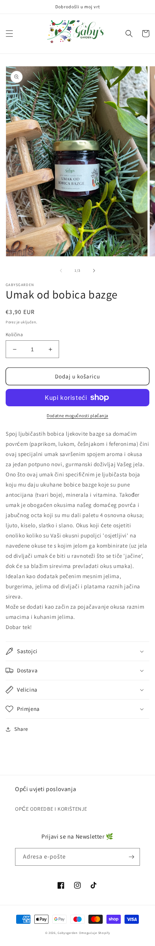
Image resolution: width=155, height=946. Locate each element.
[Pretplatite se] (131, 857)
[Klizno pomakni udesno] (94, 270)
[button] (9, 33)
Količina (14, 334)
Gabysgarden (68, 933)
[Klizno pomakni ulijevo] (61, 270)
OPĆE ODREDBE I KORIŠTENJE (51, 808)
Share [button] (21, 729)
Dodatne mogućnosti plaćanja (77, 415)
